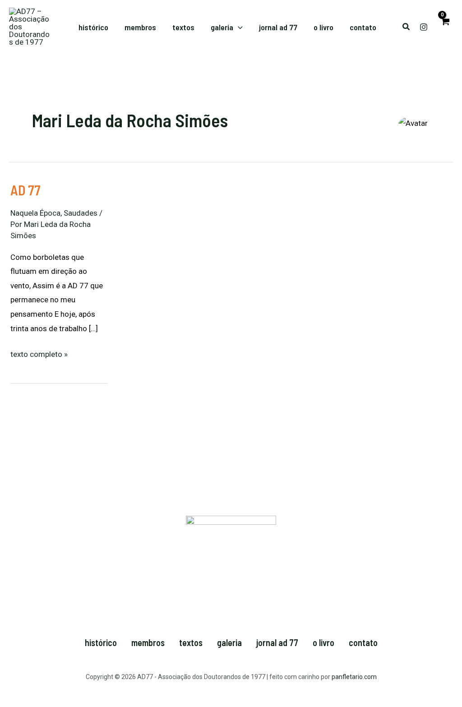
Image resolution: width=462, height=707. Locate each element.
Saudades (80, 212)
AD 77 (25, 190)
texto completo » (39, 353)
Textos (191, 642)
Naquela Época (35, 212)
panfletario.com (354, 676)
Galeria (229, 642)
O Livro (323, 642)
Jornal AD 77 (277, 642)
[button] (238, 27)
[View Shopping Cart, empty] (445, 27)
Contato (363, 642)
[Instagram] (424, 27)
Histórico (101, 642)
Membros (148, 642)
